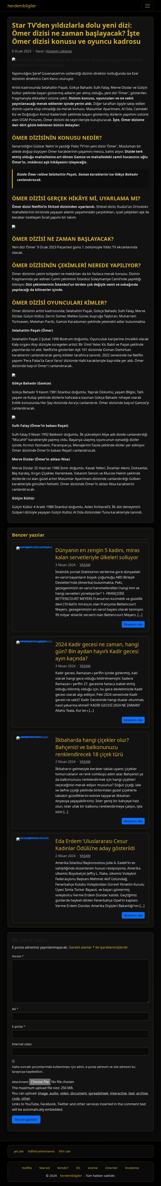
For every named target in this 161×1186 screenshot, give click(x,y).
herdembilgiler (22, 6)
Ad (15, 1009)
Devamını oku (133, 624)
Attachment (20, 1082)
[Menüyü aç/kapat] (147, 6)
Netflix (27, 1168)
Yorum (18, 956)
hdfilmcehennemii (41, 1151)
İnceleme (132, 1168)
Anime (93, 1168)
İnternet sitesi (22, 1044)
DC (78, 1168)
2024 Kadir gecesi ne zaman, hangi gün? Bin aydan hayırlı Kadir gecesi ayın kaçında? (97, 651)
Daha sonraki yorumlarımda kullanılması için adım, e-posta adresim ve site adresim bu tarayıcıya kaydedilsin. (73, 1069)
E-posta (18, 1026)
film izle (64, 1151)
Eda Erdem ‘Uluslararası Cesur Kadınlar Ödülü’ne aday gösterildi (95, 845)
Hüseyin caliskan (59, 51)
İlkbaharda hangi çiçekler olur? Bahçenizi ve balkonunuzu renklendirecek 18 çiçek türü (92, 746)
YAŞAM (85, 565)
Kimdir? (63, 1168)
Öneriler (111, 1168)
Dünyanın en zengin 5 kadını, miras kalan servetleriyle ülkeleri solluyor (97, 554)
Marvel (44, 1168)
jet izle (19, 1151)
